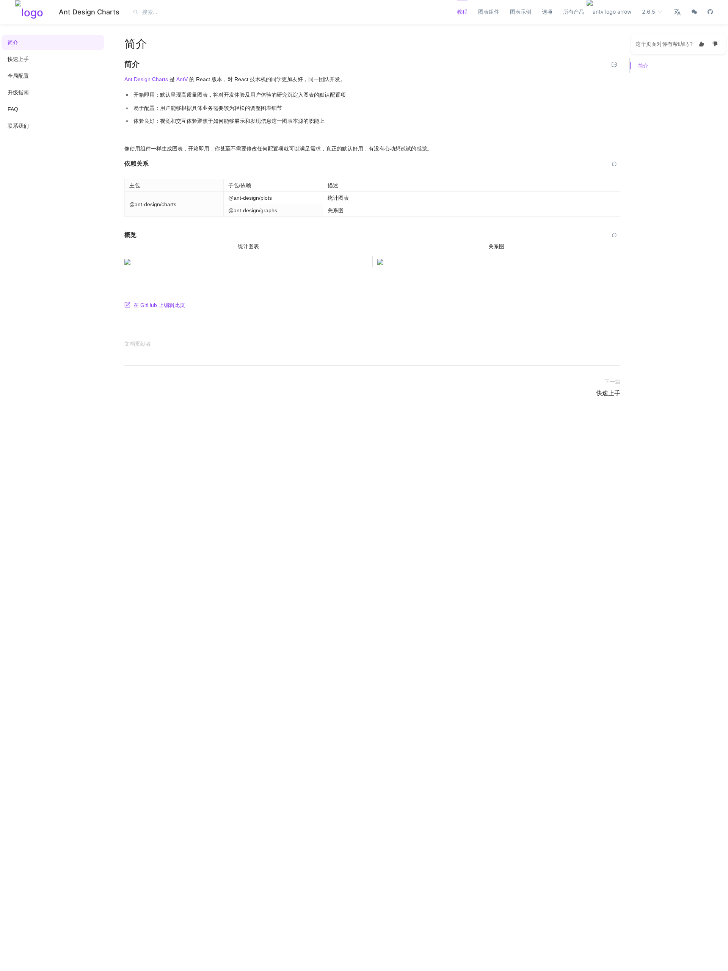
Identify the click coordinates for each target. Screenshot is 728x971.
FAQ (13, 109)
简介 (13, 42)
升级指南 (18, 92)
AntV (182, 79)
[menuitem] (53, 42)
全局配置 (18, 76)
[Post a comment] (614, 64)
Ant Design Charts (89, 12)
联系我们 (18, 126)
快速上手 (18, 59)
